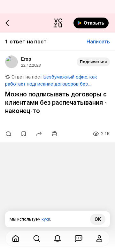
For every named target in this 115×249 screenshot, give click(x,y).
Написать (98, 41)
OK (98, 219)
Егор (26, 59)
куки (46, 219)
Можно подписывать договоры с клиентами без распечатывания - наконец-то (56, 102)
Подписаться (93, 61)
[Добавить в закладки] (23, 133)
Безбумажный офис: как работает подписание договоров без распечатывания (51, 84)
